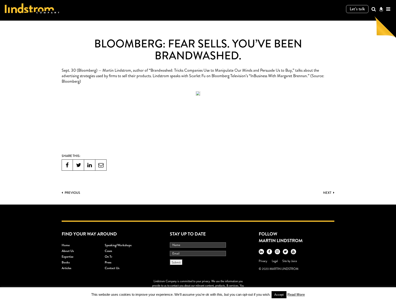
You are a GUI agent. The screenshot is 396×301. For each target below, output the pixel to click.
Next (327, 192)
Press (108, 262)
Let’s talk (357, 9)
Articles (66, 268)
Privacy (263, 261)
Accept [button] (279, 294)
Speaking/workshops (118, 245)
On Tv (108, 256)
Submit (176, 262)
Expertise (67, 256)
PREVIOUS (72, 192)
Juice (294, 261)
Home (66, 245)
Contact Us (112, 268)
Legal (275, 261)
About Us (68, 251)
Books (66, 262)
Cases (108, 251)
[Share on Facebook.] (67, 165)
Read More (296, 294)
